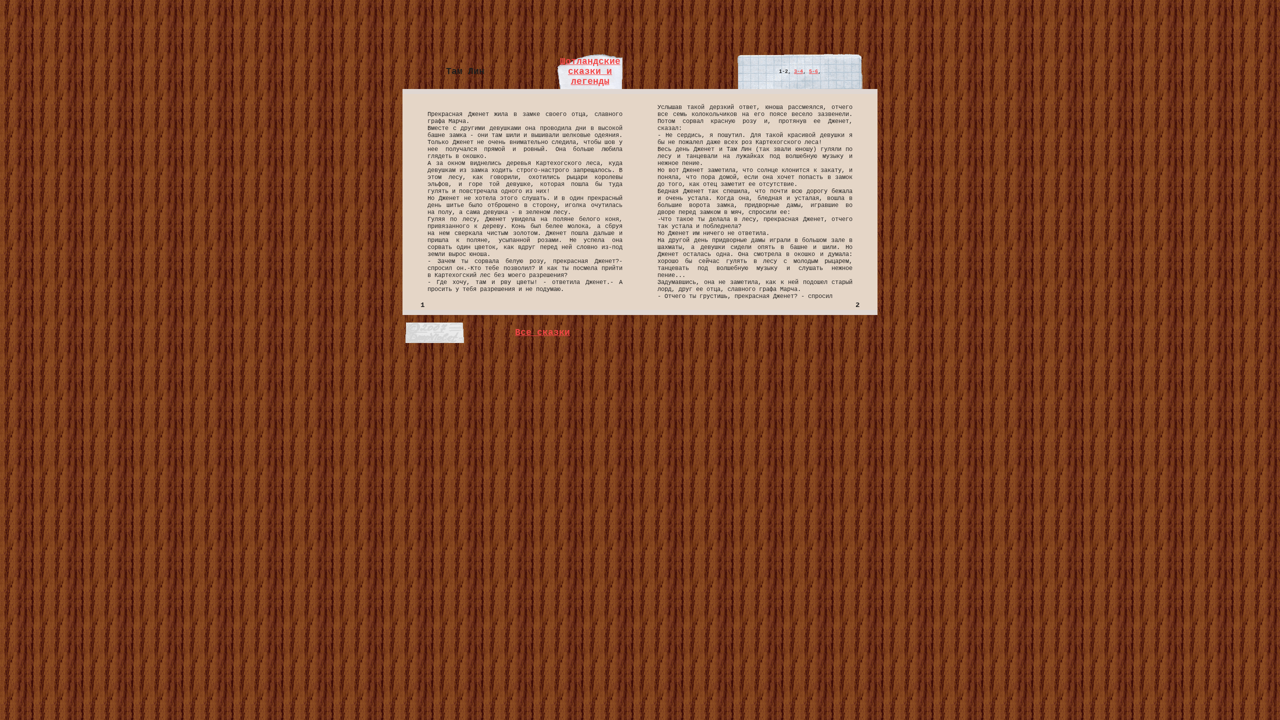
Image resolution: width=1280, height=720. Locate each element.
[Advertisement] (640, 26)
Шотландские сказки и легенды (590, 71)
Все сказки (542, 333)
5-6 (813, 71)
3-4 (798, 71)
